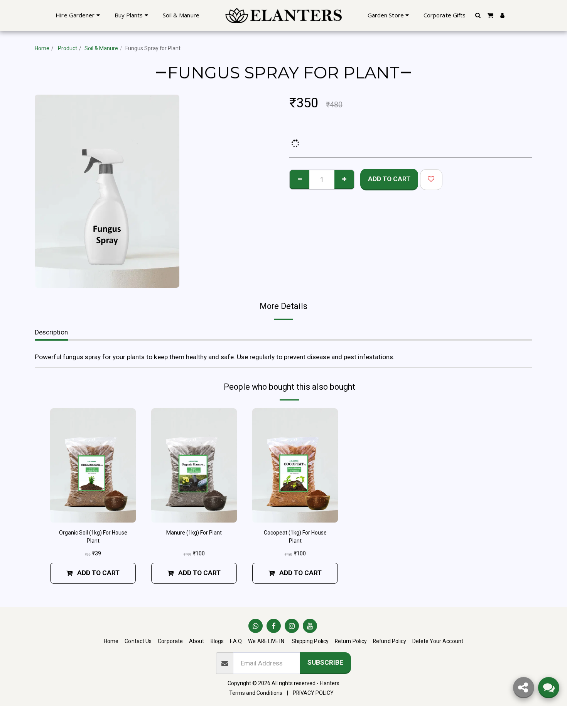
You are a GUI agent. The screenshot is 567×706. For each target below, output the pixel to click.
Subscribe (325, 662)
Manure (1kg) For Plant (194, 533)
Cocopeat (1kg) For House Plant (295, 537)
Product (67, 48)
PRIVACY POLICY (313, 693)
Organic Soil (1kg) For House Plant (93, 537)
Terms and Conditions (255, 693)
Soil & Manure (101, 48)
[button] (477, 15)
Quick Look (93, 513)
